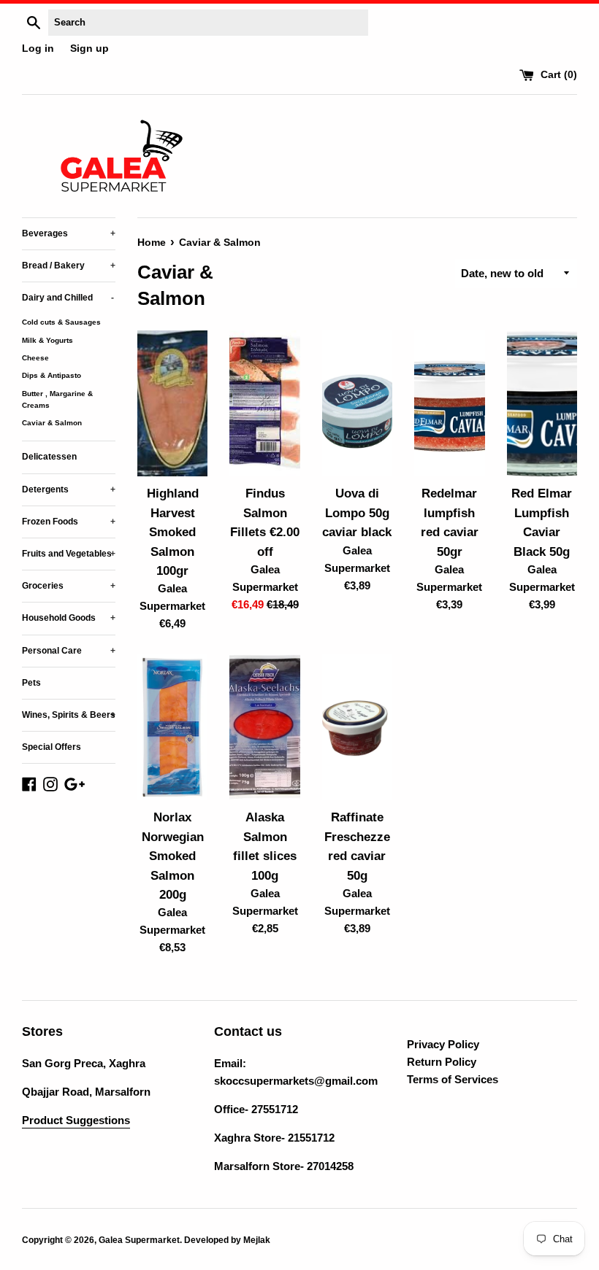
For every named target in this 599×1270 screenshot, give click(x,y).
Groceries (68, 586)
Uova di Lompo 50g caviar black (357, 512)
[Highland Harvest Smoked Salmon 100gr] (172, 403)
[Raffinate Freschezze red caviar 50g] (357, 727)
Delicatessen (49, 457)
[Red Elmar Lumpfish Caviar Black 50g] (542, 403)
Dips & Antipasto (51, 375)
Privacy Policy (443, 1044)
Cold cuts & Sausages (61, 322)
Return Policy (441, 1062)
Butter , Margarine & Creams (57, 399)
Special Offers (51, 747)
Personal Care (68, 651)
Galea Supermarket (139, 1240)
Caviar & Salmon (52, 423)
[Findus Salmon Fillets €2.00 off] (264, 403)
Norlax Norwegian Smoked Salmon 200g (173, 855)
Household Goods (68, 618)
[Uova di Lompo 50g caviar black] (357, 403)
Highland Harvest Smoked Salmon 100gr (173, 532)
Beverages (68, 233)
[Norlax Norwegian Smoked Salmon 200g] (172, 727)
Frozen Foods (68, 521)
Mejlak (256, 1240)
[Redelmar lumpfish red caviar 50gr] (449, 403)
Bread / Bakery (68, 265)
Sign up (89, 48)
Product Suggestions (76, 1120)
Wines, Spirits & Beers (68, 715)
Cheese (35, 358)
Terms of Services (452, 1079)
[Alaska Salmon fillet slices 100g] (264, 727)
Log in (38, 48)
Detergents (68, 489)
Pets (31, 683)
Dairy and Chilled (68, 298)
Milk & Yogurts (47, 340)
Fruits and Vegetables (68, 554)
